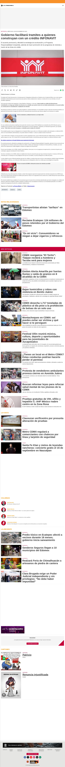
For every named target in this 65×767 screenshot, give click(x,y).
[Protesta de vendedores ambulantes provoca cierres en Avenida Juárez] (11, 374)
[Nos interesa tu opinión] (32, 745)
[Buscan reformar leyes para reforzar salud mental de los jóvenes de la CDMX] (11, 387)
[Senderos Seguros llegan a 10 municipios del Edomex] (11, 550)
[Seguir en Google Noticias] (63, 90)
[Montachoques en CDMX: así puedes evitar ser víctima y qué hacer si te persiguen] (11, 322)
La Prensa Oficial (17, 186)
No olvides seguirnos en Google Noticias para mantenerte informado (17, 140)
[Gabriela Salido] (3, 516)
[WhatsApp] (8, 90)
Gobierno (12, 189)
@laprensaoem (30, 186)
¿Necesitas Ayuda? (32, 754)
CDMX (19, 189)
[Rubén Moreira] (3, 509)
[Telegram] (11, 90)
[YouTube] (31, 757)
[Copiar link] (17, 90)
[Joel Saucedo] (3, 503)
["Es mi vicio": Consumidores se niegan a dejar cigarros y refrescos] (11, 236)
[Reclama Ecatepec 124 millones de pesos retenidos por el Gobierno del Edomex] (11, 223)
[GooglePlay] (40, 757)
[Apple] (37, 757)
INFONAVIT (4, 189)
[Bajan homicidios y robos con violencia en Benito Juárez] (11, 293)
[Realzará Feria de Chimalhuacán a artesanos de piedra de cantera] (11, 563)
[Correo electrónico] (14, 90)
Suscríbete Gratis (32, 643)
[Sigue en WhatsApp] (61, 90)
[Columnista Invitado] (3, 523)
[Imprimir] (20, 90)
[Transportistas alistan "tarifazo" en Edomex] (11, 210)
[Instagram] (34, 757)
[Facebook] (2, 90)
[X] (5, 90)
